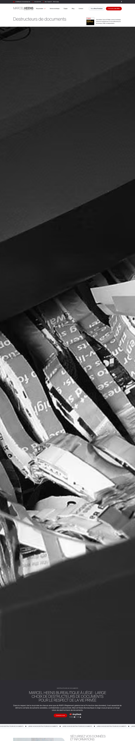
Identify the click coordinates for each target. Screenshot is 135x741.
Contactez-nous (60, 715)
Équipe (66, 8)
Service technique (54, 8)
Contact (81, 8)
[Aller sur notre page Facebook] (121, 1)
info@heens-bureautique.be (23, 1)
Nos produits (39, 8)
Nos (96, 8)
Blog (73, 8)
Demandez (114, 8)
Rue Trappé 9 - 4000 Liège (52, 1)
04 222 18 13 (37, 1)
